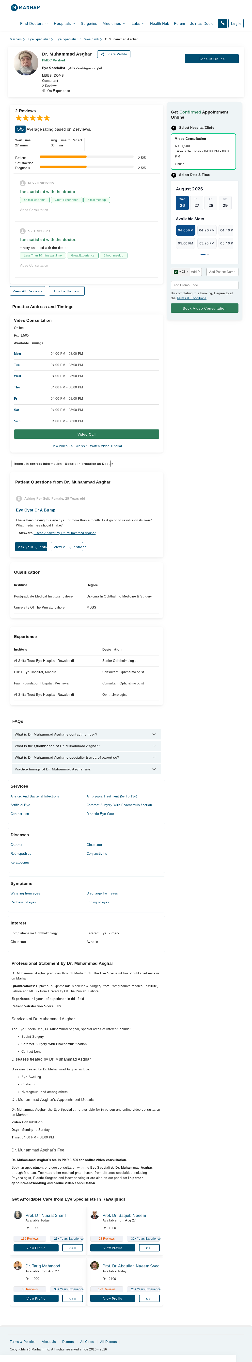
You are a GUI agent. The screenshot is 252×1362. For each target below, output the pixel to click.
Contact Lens (21, 814)
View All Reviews (27, 291)
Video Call (87, 434)
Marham (16, 39)
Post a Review (66, 291)
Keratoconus (20, 862)
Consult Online (212, 59)
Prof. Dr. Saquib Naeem (124, 1215)
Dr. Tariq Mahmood (43, 1266)
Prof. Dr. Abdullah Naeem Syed (131, 1266)
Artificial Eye (20, 805)
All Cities (87, 1342)
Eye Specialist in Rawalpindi (77, 39)
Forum (179, 23)
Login (236, 24)
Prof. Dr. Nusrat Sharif (46, 1215)
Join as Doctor (202, 23)
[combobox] (180, 272)
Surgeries (89, 23)
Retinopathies (21, 853)
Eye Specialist (39, 39)
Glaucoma (94, 845)
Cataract (17, 845)
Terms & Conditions (191, 298)
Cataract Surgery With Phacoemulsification (119, 805)
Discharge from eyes (102, 893)
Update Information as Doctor (87, 464)
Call (72, 1248)
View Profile (36, 1248)
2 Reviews (50, 86)
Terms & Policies (23, 1342)
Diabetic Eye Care (100, 814)
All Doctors (108, 1342)
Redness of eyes (23, 902)
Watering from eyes (25, 893)
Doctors (68, 1342)
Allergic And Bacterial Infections (35, 796)
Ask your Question (32, 547)
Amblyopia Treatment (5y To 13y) (112, 796)
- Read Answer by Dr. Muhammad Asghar (64, 533)
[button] (222, 23)
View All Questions (68, 547)
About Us (49, 1342)
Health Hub (159, 23)
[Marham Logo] (25, 9)
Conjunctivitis (97, 853)
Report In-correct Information (36, 464)
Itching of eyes (98, 902)
